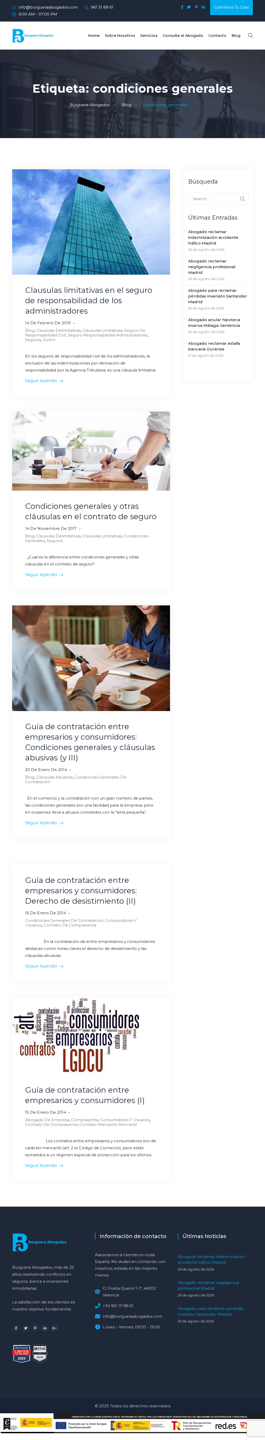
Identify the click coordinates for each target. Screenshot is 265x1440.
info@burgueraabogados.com (48, 7)
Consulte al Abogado (183, 35)
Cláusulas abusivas (54, 777)
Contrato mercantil (97, 1124)
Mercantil (127, 1124)
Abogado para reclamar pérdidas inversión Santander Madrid (217, 296)
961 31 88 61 (102, 7)
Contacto (217, 35)
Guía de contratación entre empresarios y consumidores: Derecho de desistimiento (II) (81, 890)
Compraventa (84, 1119)
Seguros (33, 339)
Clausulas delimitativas (58, 330)
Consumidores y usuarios (125, 1119)
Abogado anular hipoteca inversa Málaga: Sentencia (214, 322)
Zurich (49, 339)
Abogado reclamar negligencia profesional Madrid (211, 267)
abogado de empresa (47, 1119)
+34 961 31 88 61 (118, 1305)
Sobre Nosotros (120, 35)
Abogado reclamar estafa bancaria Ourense (214, 346)
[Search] (242, 198)
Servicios (149, 35)
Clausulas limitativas (102, 330)
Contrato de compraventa (70, 925)
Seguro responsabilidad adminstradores (108, 335)
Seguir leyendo (41, 380)
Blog (236, 35)
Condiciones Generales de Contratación (75, 779)
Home (94, 35)
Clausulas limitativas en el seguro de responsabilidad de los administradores (88, 300)
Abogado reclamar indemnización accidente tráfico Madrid (213, 237)
